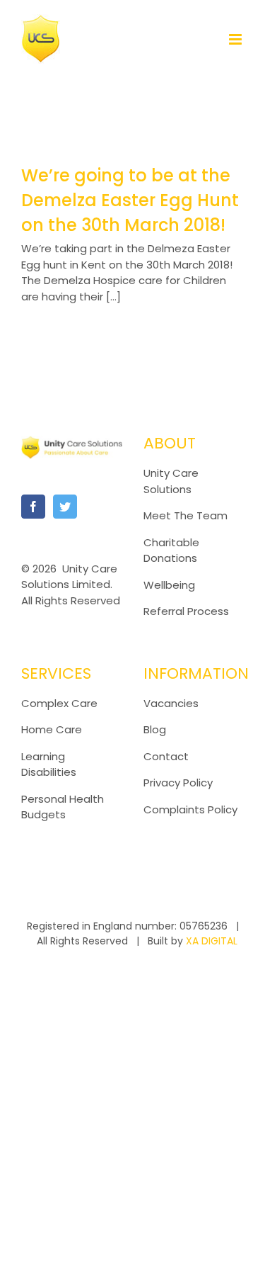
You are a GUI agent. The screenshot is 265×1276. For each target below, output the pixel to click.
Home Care (51, 729)
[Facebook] (33, 507)
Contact (166, 756)
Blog (154, 729)
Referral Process (186, 611)
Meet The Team (185, 515)
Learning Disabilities (48, 764)
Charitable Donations (171, 550)
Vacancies (171, 703)
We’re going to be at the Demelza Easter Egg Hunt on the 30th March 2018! (130, 200)
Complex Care (59, 703)
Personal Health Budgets (62, 807)
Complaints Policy (191, 809)
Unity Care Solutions (171, 481)
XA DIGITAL (211, 941)
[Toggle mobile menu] (236, 39)
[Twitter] (65, 507)
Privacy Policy (178, 782)
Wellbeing (169, 584)
